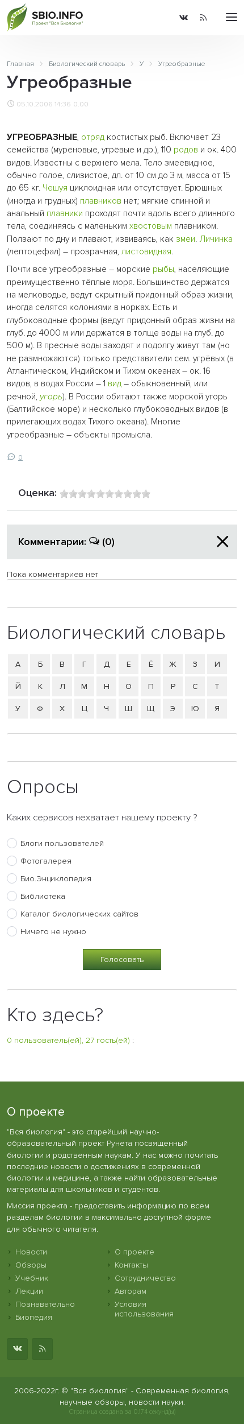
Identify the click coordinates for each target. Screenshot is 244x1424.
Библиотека (42, 896)
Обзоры (31, 1265)
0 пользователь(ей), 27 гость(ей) (68, 1040)
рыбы (163, 269)
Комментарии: (66, 541)
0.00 (81, 104)
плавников (100, 201)
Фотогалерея (45, 861)
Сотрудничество (145, 1278)
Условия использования (144, 1309)
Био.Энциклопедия (55, 879)
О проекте (134, 1252)
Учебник (31, 1278)
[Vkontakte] (183, 18)
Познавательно (45, 1304)
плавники (65, 213)
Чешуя (55, 188)
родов (186, 150)
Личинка (216, 239)
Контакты (131, 1265)
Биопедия (33, 1317)
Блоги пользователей (62, 843)
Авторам (130, 1291)
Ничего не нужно (53, 931)
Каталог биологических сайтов (79, 914)
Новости (31, 1252)
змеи (185, 239)
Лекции (29, 1291)
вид (114, 383)
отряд (92, 137)
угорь (51, 396)
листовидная (146, 251)
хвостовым (150, 226)
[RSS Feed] (203, 18)
